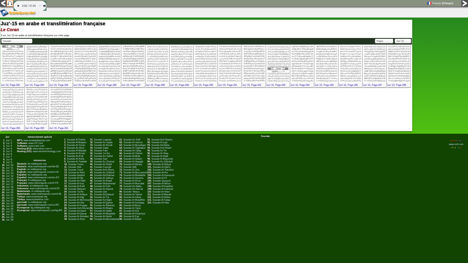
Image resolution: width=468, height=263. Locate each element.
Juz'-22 (9, 198)
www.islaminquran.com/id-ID (44, 188)
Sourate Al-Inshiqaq (133, 202)
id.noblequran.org (39, 185)
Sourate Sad (100, 158)
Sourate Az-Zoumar (104, 161)
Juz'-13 (9, 173)
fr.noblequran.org (37, 180)
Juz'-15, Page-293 (275, 85)
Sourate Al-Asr (160, 172)
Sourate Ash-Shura (104, 169)
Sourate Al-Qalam (132, 158)
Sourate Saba (101, 147)
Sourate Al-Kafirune (163, 189)
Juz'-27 (9, 211)
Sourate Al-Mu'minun (79, 200)
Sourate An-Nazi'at (133, 189)
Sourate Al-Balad (132, 219)
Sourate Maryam (77, 189)
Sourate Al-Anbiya (77, 194)
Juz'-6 (9, 154)
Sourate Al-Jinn (131, 169)
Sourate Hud (74, 167)
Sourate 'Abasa (131, 191)
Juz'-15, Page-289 (179, 85)
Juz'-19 (9, 189)
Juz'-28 (9, 214)
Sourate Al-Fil (160, 178)
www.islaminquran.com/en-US (43, 172)
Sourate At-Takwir (132, 194)
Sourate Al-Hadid (103, 210)
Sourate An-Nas (160, 202)
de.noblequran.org (37, 163)
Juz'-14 (9, 176)
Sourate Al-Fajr (131, 216)
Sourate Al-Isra (76, 183)
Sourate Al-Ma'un (162, 183)
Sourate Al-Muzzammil (135, 172)
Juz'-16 (9, 181)
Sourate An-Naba (132, 186)
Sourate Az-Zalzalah (162, 161)
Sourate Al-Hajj (76, 197)
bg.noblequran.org (40, 207)
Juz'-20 (9, 192)
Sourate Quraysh (162, 180)
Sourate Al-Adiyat (162, 164)
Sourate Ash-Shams (162, 139)
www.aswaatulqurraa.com (36, 140)
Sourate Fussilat (102, 167)
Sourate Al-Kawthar (163, 186)
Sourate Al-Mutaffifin (134, 200)
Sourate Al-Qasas (77, 213)
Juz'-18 (9, 187)
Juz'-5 (9, 151)
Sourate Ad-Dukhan (104, 175)
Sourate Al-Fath (102, 186)
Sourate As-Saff (131, 139)
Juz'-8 (9, 159)
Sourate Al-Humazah (163, 175)
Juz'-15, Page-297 (372, 85)
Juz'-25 (9, 206)
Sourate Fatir (101, 150)
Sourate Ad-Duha (160, 145)
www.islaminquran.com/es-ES (43, 177)
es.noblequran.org (37, 174)
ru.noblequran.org (37, 202)
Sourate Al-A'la (131, 210)
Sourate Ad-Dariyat (104, 194)
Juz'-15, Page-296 (348, 85)
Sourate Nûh (130, 167)
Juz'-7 (9, 156)
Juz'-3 (9, 145)
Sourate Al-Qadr (159, 156)
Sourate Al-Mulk (131, 156)
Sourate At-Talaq (132, 150)
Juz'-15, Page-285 (82, 85)
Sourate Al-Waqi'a (103, 208)
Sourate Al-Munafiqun (134, 145)
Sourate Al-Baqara (76, 142)
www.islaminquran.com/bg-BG (46, 210)
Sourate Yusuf (75, 169)
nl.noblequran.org (40, 191)
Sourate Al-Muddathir (134, 175)
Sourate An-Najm (103, 200)
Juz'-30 (9, 219)
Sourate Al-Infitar (132, 197)
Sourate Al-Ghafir (103, 164)
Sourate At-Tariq (131, 208)
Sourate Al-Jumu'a (133, 142)
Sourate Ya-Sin (102, 153)
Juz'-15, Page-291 (227, 85)
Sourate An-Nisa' (75, 147)
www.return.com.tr (42, 148)
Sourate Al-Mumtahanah (106, 219)
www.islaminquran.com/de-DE (43, 166)
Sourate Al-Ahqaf (103, 180)
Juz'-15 (9, 178)
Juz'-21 (9, 195)
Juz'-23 (9, 200)
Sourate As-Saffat (103, 156)
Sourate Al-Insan (132, 180)
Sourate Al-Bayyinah (162, 158)
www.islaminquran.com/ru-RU (43, 204)
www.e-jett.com (36, 145)
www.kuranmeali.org (36, 196)
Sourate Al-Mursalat (133, 183)
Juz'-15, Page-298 (396, 85)
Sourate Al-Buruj (132, 205)
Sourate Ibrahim (76, 175)
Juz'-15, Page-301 (58, 128)
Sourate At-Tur (101, 197)
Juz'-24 (9, 203)
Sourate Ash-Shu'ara (79, 208)
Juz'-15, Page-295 (324, 85)
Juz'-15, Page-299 (10, 128)
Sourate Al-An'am (76, 153)
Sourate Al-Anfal (75, 158)
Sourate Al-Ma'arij (132, 164)
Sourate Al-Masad (161, 194)
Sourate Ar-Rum (76, 219)
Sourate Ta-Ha (75, 191)
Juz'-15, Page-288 (155, 85)
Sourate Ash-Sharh (161, 147)
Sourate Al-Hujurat (103, 189)
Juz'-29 (9, 217)
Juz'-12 (9, 170)
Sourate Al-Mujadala (104, 213)
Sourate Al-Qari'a (161, 167)
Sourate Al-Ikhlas (161, 197)
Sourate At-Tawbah (77, 161)
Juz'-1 (9, 140)
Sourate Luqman (102, 139)
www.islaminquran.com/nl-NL (46, 194)
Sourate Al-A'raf (75, 156)
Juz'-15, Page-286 (106, 85)
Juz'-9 (9, 162)
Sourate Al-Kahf (76, 186)
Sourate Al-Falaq (161, 200)
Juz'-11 (9, 167)
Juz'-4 (9, 148)
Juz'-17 (9, 184)
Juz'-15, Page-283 (34, 85)
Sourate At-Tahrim (132, 153)
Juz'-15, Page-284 (58, 85)
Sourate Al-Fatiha (76, 139)
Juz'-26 (9, 208)
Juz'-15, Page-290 (203, 85)
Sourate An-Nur (76, 202)
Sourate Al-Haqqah (133, 161)
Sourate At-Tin (159, 150)
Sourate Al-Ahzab (103, 145)
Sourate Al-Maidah (76, 150)
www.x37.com (35, 143)
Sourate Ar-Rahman (104, 205)
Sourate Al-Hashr (103, 216)
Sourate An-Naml (77, 210)
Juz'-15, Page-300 (34, 128)
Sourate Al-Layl (159, 142)
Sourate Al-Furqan (77, 205)
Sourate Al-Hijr (75, 178)
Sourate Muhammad (104, 183)
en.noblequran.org (36, 169)
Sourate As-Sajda (103, 142)
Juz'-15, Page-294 (300, 85)
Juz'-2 (9, 143)
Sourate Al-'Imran (76, 145)
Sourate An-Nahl (76, 180)
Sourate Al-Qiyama (133, 178)
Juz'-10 (9, 165)
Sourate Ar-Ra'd (76, 172)
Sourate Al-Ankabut (78, 216)
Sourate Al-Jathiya (103, 178)
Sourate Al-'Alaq (159, 153)
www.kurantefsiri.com (37, 199)
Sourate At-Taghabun (134, 147)
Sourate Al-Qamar (103, 202)
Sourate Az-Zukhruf (104, 172)
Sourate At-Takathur (163, 169)
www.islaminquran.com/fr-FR (43, 183)
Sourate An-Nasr (161, 191)
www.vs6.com (456, 144)
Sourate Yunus (76, 164)
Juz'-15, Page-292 (251, 85)
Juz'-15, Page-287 (131, 85)
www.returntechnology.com (47, 151)
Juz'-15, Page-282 (10, 85)
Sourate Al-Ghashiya (134, 213)
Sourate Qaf (100, 191)
